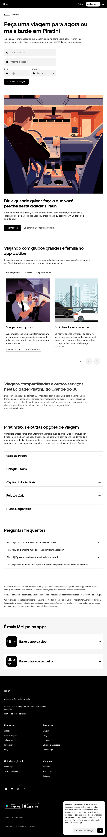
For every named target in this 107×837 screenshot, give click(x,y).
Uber (6, 4)
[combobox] (10, 52)
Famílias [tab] (28, 273)
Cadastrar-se (93, 4)
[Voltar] (89, 361)
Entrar (81, 4)
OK (100, 830)
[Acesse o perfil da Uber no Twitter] (24, 789)
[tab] (55, 273)
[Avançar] (96, 361)
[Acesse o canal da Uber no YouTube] (12, 789)
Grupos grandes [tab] (13, 273)
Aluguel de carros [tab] (43, 273)
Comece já (12, 228)
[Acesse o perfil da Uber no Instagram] (18, 789)
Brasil (7, 14)
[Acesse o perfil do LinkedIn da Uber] (6, 789)
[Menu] (103, 4)
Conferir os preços (16, 81)
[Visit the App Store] (30, 806)
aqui (80, 823)
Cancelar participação (84, 830)
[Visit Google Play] (13, 806)
